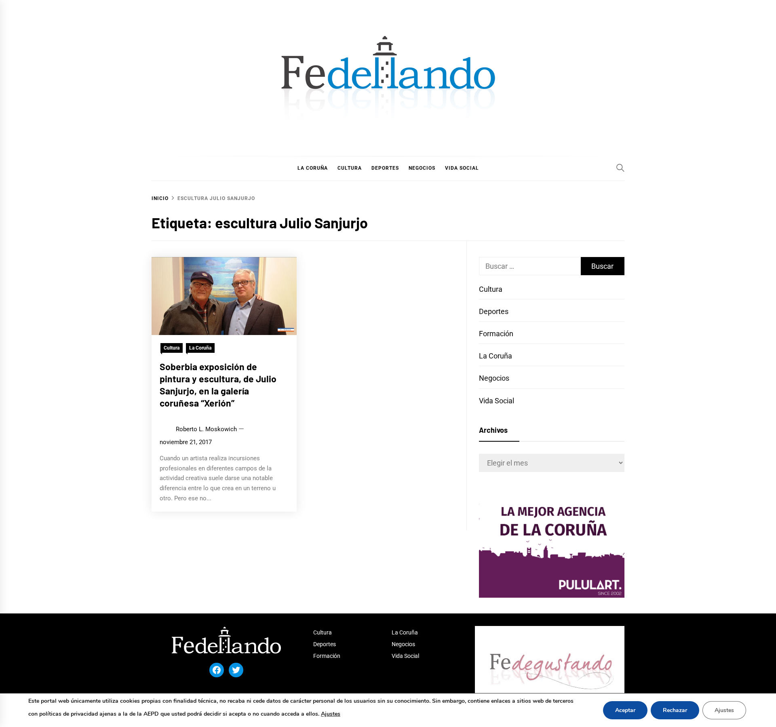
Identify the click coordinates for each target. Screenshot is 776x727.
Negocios (494, 378)
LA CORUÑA (312, 168)
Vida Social (496, 400)
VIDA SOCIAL (462, 168)
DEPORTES (385, 168)
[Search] (620, 167)
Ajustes (330, 714)
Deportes (493, 311)
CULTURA (349, 168)
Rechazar (675, 710)
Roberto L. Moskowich (206, 429)
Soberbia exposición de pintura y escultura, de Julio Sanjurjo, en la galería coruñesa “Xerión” (218, 384)
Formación (496, 333)
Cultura (171, 348)
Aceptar (625, 710)
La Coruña (200, 348)
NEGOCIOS (422, 168)
